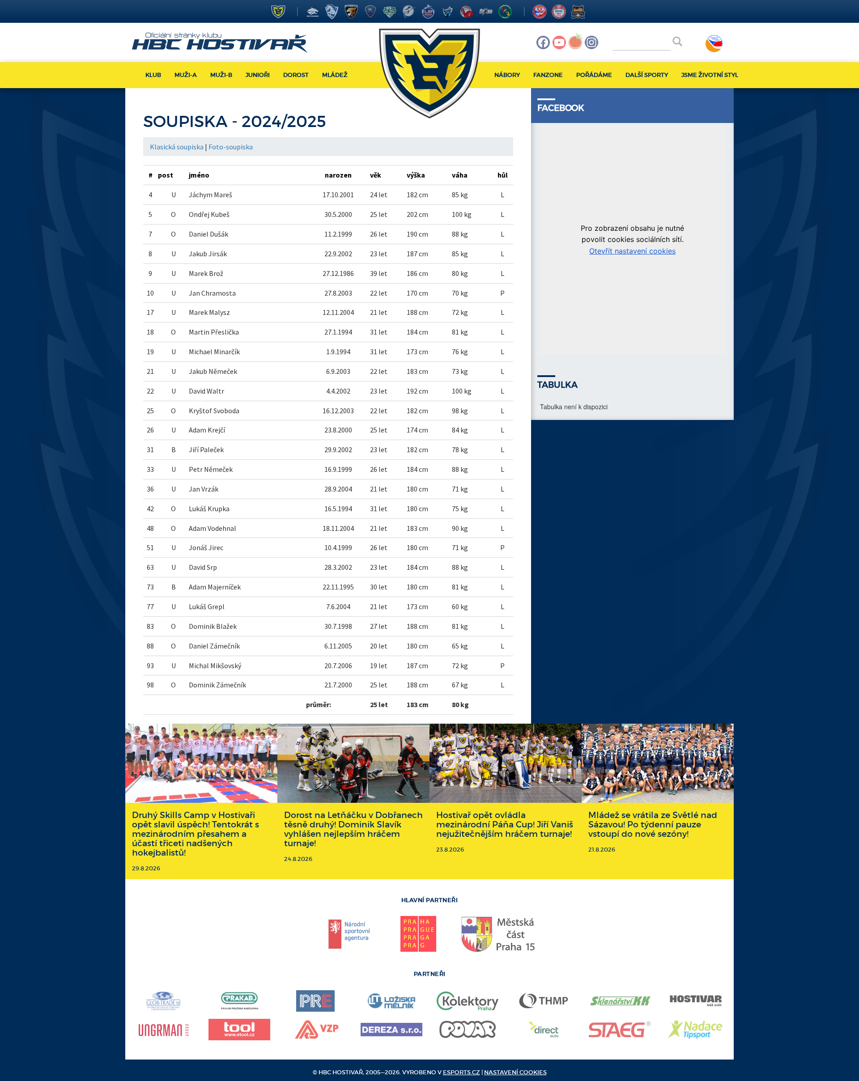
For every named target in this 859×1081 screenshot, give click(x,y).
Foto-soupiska (230, 146)
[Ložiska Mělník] (391, 1001)
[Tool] (239, 1029)
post (165, 174)
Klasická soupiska (177, 146)
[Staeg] (620, 1029)
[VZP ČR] (315, 1029)
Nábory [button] (507, 75)
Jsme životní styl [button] (709, 75)
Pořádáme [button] (594, 75)
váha (460, 174)
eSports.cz (461, 1072)
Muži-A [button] (185, 75)
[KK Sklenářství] (620, 1001)
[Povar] (467, 1029)
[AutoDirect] (543, 1029)
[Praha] (418, 934)
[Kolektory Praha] (467, 1001)
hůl (503, 174)
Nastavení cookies (515, 1072)
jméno (199, 174)
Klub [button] (153, 75)
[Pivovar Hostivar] (696, 1000)
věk (375, 174)
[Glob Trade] (163, 1001)
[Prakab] (239, 1001)
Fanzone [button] (548, 75)
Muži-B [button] (221, 75)
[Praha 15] (498, 934)
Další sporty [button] (646, 75)
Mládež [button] (335, 75)
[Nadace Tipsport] (695, 1029)
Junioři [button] (258, 75)
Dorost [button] (296, 75)
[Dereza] (391, 1029)
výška (416, 174)
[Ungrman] (163, 1029)
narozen (338, 174)
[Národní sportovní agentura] (349, 934)
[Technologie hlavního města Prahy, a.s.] (543, 1001)
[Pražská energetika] (315, 1001)
